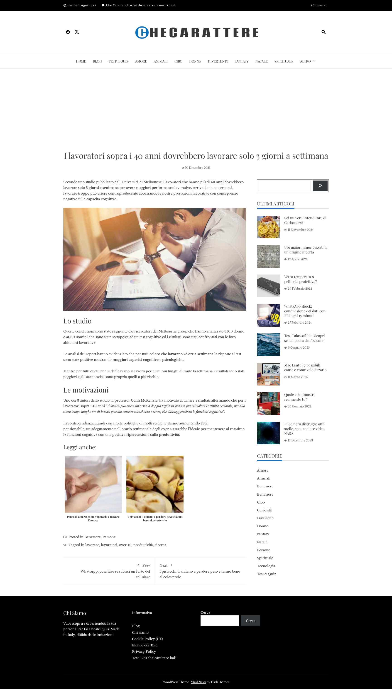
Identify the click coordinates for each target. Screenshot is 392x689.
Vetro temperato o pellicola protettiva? (300, 279)
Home (81, 61)
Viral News (198, 682)
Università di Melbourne (142, 182)
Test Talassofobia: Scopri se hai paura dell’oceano (304, 338)
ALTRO (305, 61)
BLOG (97, 61)
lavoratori (109, 545)
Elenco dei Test (144, 645)
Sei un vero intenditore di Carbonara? (305, 220)
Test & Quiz (266, 574)
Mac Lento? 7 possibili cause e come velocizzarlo (305, 367)
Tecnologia (266, 566)
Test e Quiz (118, 61)
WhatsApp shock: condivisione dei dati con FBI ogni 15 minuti (305, 311)
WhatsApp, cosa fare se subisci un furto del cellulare (115, 571)
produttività (143, 545)
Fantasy (242, 61)
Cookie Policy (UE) (147, 639)
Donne (195, 61)
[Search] (320, 186)
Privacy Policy (144, 652)
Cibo (178, 61)
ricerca (160, 545)
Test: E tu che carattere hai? (154, 658)
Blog (136, 626)
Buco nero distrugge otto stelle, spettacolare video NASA (304, 429)
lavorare (92, 545)
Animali (161, 61)
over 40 (125, 545)
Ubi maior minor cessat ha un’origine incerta (305, 249)
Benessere (92, 537)
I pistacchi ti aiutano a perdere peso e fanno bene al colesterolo (199, 571)
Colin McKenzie (144, 400)
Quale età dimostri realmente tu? (299, 397)
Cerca (205, 612)
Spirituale (283, 61)
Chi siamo (318, 5)
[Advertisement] (196, 109)
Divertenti (218, 61)
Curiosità (264, 510)
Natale (261, 61)
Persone (109, 537)
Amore (141, 61)
